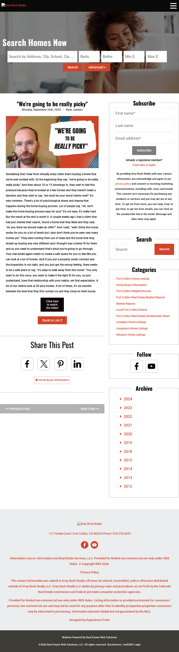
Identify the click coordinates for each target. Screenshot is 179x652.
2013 (128, 478)
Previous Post (19, 409)
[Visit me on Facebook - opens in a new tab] (136, 366)
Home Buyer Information (53, 380)
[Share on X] (44, 364)
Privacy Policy (89, 572)
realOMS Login (132, 644)
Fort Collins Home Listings (132, 278)
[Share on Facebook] (27, 364)
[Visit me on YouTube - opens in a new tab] (151, 366)
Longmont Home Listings (132, 328)
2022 (128, 416)
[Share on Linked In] (77, 364)
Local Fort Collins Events (131, 309)
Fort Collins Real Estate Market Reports (140, 297)
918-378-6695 (122, 533)
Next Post (88, 409)
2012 (128, 486)
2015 (128, 460)
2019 (128, 443)
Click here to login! (144, 165)
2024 (128, 399)
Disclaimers (114, 644)
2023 (128, 408)
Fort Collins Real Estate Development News (143, 316)
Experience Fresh (98, 620)
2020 (128, 434)
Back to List (51, 320)
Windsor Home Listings (130, 334)
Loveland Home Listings (131, 322)
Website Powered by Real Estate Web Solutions (89, 637)
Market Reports (125, 303)
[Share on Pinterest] (60, 364)
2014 (128, 469)
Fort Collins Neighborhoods (133, 291)
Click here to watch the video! (52, 305)
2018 (128, 451)
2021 (128, 425)
